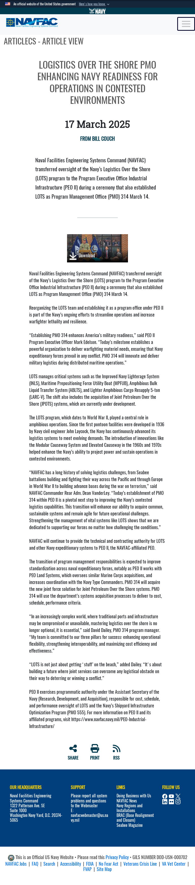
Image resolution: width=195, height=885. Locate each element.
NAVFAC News (127, 800)
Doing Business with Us (134, 795)
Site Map (104, 869)
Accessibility (70, 864)
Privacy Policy (117, 857)
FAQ (35, 864)
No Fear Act (108, 864)
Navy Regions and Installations (129, 808)
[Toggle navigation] (186, 24)
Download (86, 255)
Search (49, 864)
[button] (94, 4)
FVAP (87, 869)
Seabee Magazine (130, 825)
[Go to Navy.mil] (97, 11)
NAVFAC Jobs (16, 864)
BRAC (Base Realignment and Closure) (135, 818)
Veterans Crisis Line (140, 864)
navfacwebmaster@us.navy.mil (89, 818)
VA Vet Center (174, 864)
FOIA (90, 864)
